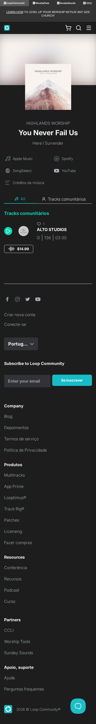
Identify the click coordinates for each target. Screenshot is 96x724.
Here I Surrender (48, 143)
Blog (8, 416)
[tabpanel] (48, 236)
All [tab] (22, 198)
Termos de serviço (21, 438)
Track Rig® (14, 508)
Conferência (15, 567)
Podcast (11, 590)
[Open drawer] (89, 28)
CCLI (9, 630)
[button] (9, 231)
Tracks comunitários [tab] (67, 199)
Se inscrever (72, 380)
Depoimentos (16, 427)
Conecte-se (15, 324)
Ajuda (9, 677)
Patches (11, 520)
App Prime (14, 486)
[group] (18, 249)
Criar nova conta (19, 314)
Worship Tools (17, 641)
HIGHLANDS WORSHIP (48, 123)
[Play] (8, 231)
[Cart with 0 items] (68, 28)
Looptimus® (15, 497)
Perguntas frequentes (24, 689)
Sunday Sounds (18, 652)
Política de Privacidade (25, 450)
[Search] (79, 28)
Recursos (13, 578)
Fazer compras (18, 542)
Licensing (13, 531)
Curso (9, 601)
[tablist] (48, 199)
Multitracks (14, 475)
